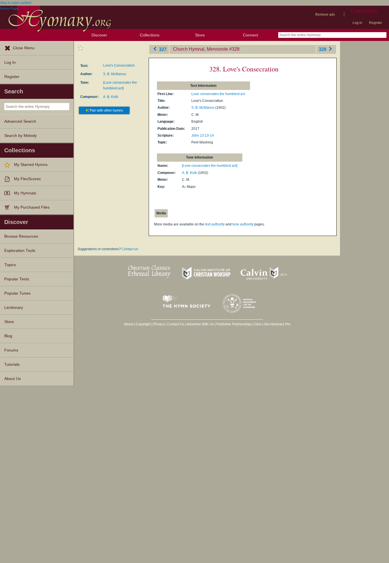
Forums (11, 350)
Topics (10, 265)
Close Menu (23, 48)
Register (375, 23)
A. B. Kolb (110, 97)
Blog (8, 336)
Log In (10, 62)
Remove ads (325, 15)
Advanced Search (20, 121)
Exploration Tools (19, 250)
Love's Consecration (119, 65)
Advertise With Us (200, 324)
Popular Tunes (17, 293)
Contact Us (175, 324)
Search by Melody (20, 135)
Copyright (143, 324)
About (128, 324)
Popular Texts (16, 279)
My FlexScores (27, 179)
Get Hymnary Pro (277, 324)
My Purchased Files (32, 207)
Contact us (130, 249)
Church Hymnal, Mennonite (200, 49)
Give (257, 324)
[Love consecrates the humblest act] (209, 166)
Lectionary (13, 307)
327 (162, 49)
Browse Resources (21, 236)
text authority (215, 224)
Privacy (159, 324)
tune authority (242, 224)
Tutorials (12, 364)
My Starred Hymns (31, 165)
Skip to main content (15, 3)
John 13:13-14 (202, 135)
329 (323, 49)
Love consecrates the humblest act (218, 94)
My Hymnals (25, 193)
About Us (12, 379)
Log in (357, 23)
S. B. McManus (114, 74)
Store (200, 35)
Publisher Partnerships (234, 324)
